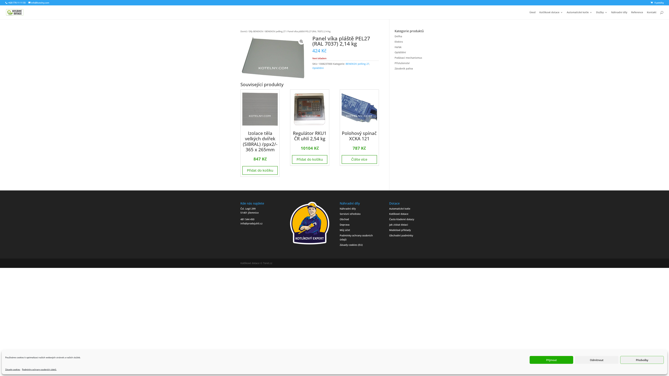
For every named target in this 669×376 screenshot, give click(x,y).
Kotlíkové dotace (549, 12)
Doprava (344, 224)
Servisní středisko (350, 214)
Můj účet (345, 230)
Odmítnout (596, 360)
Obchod (344, 219)
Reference (637, 12)
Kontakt (651, 12)
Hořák (398, 47)
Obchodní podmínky (401, 235)
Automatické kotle (578, 12)
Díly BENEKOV (256, 31)
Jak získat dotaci (398, 224)
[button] (301, 41)
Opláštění (318, 68)
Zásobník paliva (404, 68)
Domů (243, 31)
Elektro (399, 41)
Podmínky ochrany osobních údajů (39, 369)
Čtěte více (359, 159)
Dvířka (398, 36)
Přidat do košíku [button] (260, 170)
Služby (600, 12)
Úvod (532, 12)
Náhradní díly (619, 12)
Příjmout (551, 360)
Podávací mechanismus (408, 57)
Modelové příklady (400, 230)
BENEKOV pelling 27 (275, 31)
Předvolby (642, 360)
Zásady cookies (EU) (351, 244)
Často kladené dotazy (401, 219)
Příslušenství (402, 63)
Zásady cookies (12, 369)
